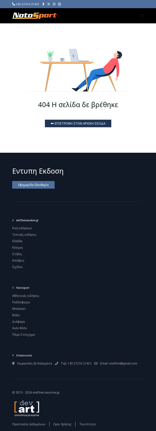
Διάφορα (18, 321)
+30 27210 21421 (27, 4)
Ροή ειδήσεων (22, 228)
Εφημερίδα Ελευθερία (33, 185)
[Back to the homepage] (34, 15)
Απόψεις (18, 260)
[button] (142, 15)
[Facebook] (43, 4)
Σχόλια (17, 267)
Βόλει (16, 315)
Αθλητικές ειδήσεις (25, 296)
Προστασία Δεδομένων (28, 424)
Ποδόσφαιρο (21, 302)
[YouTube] (59, 4)
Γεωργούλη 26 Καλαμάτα (34, 363)
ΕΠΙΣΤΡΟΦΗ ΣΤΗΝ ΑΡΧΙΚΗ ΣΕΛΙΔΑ (79, 123)
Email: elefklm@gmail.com (118, 363)
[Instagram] (54, 4)
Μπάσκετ (19, 309)
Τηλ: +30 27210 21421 (76, 363)
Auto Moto (19, 328)
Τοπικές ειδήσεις (24, 235)
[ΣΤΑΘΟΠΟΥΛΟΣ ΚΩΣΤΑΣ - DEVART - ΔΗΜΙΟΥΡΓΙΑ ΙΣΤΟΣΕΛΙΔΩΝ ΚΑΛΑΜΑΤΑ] (26, 408)
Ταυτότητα (87, 424)
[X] (48, 4)
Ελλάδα (17, 241)
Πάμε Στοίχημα (23, 334)
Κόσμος (17, 247)
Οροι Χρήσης (62, 424)
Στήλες (17, 254)
